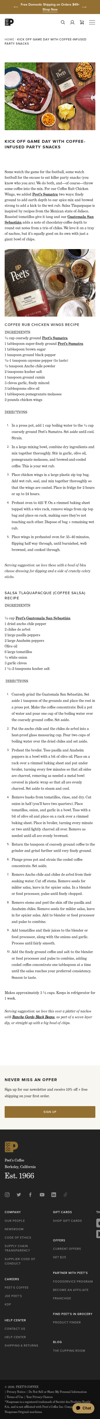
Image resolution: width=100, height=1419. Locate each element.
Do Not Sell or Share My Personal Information (57, 1392)
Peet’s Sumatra (45, 194)
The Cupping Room (69, 1350)
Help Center (15, 1337)
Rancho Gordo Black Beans (33, 1017)
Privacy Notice (15, 1392)
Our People (15, 1221)
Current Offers (67, 1249)
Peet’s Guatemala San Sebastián (43, 618)
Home (9, 39)
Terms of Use (14, 1397)
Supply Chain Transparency (17, 1248)
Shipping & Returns (21, 1345)
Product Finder (67, 1322)
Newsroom (14, 1229)
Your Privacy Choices (38, 1397)
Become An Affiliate (71, 1290)
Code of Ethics (18, 1237)
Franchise (62, 1298)
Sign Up (50, 1112)
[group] (50, 7)
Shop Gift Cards (67, 1221)
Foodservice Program (73, 1281)
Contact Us (15, 1328)
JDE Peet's (13, 1296)
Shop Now (50, 9)
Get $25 (59, 1257)
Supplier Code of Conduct (20, 1261)
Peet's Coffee (17, 1287)
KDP (8, 1304)
